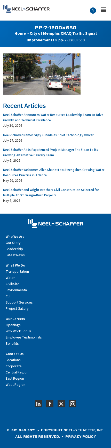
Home (20, 33)
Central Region (17, 372)
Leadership (14, 249)
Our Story (13, 242)
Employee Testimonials (24, 337)
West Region (15, 384)
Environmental (17, 290)
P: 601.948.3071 (21, 430)
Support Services (19, 302)
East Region (15, 378)
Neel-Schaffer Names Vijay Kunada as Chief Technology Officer (48, 135)
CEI (8, 296)
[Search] (93, 10)
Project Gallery (17, 308)
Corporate (14, 366)
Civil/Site (12, 284)
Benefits (12, 343)
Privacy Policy (80, 436)
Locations (13, 360)
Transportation (17, 271)
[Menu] (103, 10)
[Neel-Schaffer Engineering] (26, 9)
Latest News (15, 255)
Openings (13, 325)
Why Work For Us (18, 331)
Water (10, 277)
